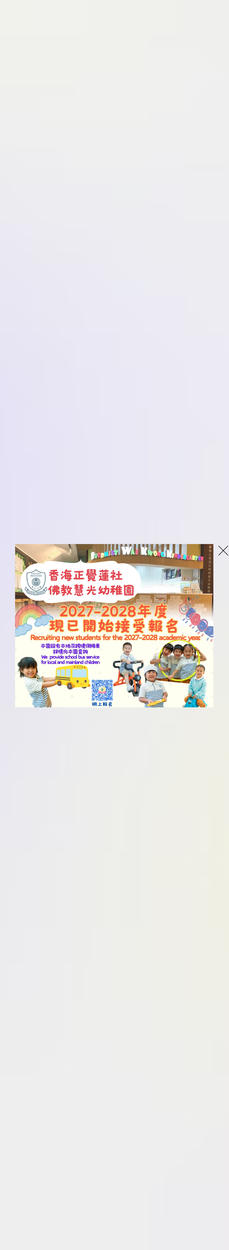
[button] (223, 550)
